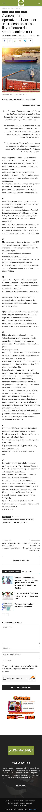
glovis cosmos (7, 522)
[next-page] (7, 615)
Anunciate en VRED (26, 803)
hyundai (16, 522)
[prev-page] (3, 615)
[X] (9, 40)
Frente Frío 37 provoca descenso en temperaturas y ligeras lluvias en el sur (31, 546)
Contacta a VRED (13, 803)
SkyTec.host (32, 809)
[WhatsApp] (15, 40)
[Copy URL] (30, 40)
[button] (3, 3)
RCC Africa (24, 522)
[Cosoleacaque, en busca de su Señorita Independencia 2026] (7, 596)
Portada (17, 12)
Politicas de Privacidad (21, 805)
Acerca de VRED (18, 801)
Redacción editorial (11, 35)
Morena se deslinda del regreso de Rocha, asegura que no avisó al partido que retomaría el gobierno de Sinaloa (26, 582)
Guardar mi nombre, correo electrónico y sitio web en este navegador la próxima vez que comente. (20, 668)
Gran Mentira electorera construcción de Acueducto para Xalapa (11, 545)
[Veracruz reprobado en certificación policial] (7, 607)
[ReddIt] (20, 40)
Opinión (17, 8)
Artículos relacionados (12, 572)
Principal (24, 12)
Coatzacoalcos (16, 517)
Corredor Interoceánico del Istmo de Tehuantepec (17, 519)
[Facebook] (4, 40)
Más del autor (27, 572)
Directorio (8, 801)
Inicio (3, 8)
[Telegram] (25, 40)
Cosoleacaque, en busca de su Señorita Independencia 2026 (26, 596)
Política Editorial (30, 801)
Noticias (10, 8)
